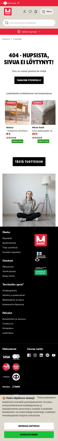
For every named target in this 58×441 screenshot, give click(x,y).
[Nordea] (6, 386)
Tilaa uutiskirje (9, 247)
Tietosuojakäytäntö (46, 397)
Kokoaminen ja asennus (14, 319)
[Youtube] (54, 355)
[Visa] (6, 357)
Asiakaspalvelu (9, 290)
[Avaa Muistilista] (30, 11)
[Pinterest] (47, 355)
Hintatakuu (7, 328)
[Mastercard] (16, 357)
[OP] (16, 377)
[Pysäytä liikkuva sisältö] (5, 3)
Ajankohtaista (9, 242)
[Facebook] (29, 355)
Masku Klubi (8, 276)
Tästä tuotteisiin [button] (29, 162)
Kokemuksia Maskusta (13, 304)
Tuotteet (17, 39)
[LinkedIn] (41, 355)
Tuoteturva (7, 323)
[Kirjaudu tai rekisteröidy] (24, 11)
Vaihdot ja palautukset (13, 295)
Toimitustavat (9, 271)
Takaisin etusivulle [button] (29, 80)
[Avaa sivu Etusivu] (8, 11)
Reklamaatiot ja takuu (13, 299)
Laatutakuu (8, 332)
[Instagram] (35, 355)
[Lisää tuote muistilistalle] (27, 103)
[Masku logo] (40, 238)
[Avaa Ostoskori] (36, 11)
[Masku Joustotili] (6, 377)
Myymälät (7, 238)
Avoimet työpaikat (11, 252)
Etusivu (6, 39)
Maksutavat (8, 266)
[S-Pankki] (16, 386)
